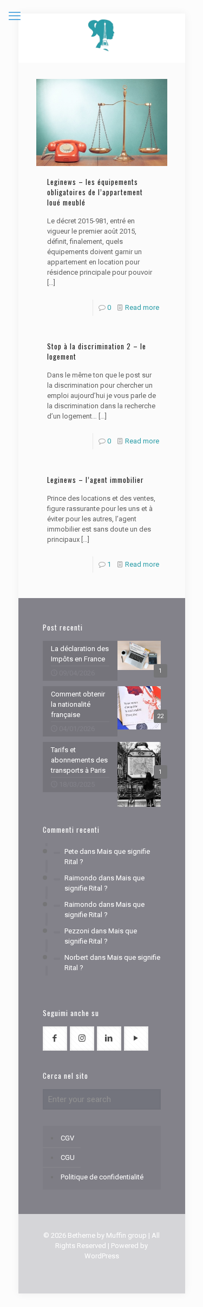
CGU (68, 1157)
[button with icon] (55, 1038)
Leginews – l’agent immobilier (95, 479)
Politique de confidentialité (102, 1177)
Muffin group (126, 1235)
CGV (67, 1138)
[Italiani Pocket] (101, 35)
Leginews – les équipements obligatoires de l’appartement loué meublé (95, 192)
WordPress (101, 1256)
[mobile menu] (14, 16)
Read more (142, 307)
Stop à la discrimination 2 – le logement (96, 351)
